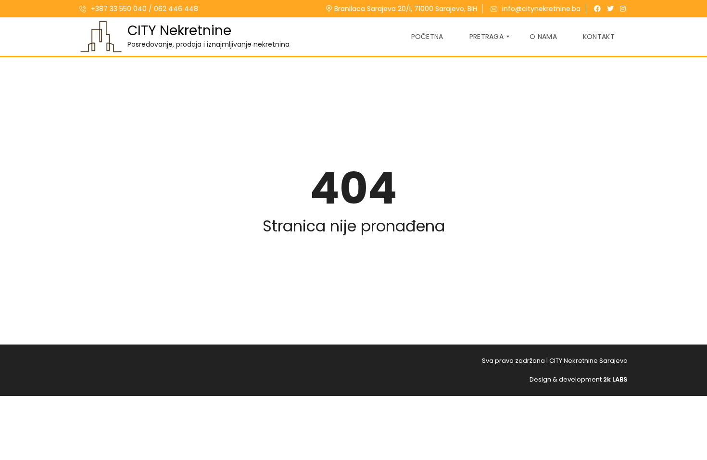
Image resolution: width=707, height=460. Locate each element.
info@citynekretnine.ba (541, 8)
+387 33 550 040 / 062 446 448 (143, 8)
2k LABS (615, 379)
